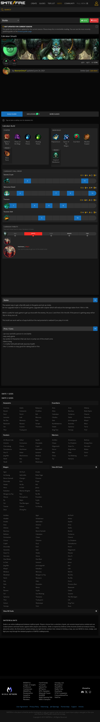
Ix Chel (5, 562)
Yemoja (6, 606)
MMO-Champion (44, 699)
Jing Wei (6, 565)
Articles (81, 707)
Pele (4, 584)
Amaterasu (39, 518)
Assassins (7, 403)
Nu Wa (70, 578)
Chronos (38, 540)
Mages (5, 467)
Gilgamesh (71, 550)
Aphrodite (39, 522)
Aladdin (6, 518)
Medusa (6, 572)
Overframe (58, 691)
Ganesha (6, 550)
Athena (5, 528)
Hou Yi (70, 556)
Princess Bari (72, 584)
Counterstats (27, 689)
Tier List (51, 3)
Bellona (6, 534)
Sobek (70, 590)
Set (4, 427)
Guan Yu (6, 553)
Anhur (70, 518)
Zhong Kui (23, 510)
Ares (5, 525)
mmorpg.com (59, 683)
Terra (86, 427)
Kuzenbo (71, 424)
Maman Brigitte (25, 491)
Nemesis (39, 578)
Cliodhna (38, 411)
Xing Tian (71, 603)
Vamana (71, 459)
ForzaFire (42, 685)
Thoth (37, 503)
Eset (37, 547)
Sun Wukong (40, 594)
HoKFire (57, 697)
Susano (70, 594)
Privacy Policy (34, 707)
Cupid (5, 543)
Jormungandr (40, 565)
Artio (69, 525)
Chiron (5, 540)
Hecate (70, 553)
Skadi (5, 462)
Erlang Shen (88, 443)
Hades (38, 553)
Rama (38, 587)
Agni (37, 515)
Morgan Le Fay (41, 575)
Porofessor (27, 687)
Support (74, 707)
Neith (5, 578)
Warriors (55, 435)
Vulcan (5, 603)
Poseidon (39, 584)
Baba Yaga (39, 475)
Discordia (6, 547)
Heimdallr (38, 449)
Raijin (21, 500)
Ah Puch (70, 515)
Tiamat (5, 506)
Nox (21, 494)
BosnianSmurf (20, 70)
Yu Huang (38, 506)
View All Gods (8, 611)
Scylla (38, 590)
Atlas (37, 528)
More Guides (55, 114)
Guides (42, 3)
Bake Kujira (88, 411)
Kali (69, 565)
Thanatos (39, 597)
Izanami (38, 562)
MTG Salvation (44, 691)
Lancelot (6, 417)
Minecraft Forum (44, 693)
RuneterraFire (28, 693)
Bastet (70, 531)
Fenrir (70, 547)
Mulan (86, 449)
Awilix (70, 528)
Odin (37, 581)
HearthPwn (58, 687)
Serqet (37, 424)
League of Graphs (29, 685)
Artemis (38, 525)
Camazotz (23, 411)
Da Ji (37, 543)
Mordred (6, 575)
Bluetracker (59, 685)
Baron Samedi (40, 531)
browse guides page (25, 31)
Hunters (6, 435)
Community (69, 3)
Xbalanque (39, 603)
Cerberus (71, 534)
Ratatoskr (71, 587)
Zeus (69, 606)
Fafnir (70, 417)
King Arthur (72, 449)
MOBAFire (27, 683)
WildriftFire (27, 691)
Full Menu (81, 3)
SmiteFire (26, 695)
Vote (6, 63)
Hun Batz (39, 559)
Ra (4, 587)
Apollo (70, 522)
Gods (59, 3)
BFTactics (42, 689)
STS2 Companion (61, 693)
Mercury (38, 572)
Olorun (5, 497)
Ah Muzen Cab (8, 440)
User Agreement (22, 707)
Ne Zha (70, 575)
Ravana (5, 590)
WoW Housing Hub (45, 697)
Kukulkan (39, 568)
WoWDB (42, 695)
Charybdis (38, 443)
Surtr (86, 456)
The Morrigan (72, 597)
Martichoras (24, 456)
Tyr (53, 459)
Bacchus (6, 531)
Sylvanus (6, 597)
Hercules (6, 556)
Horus (38, 556)
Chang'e (22, 478)
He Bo (22, 484)
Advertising (44, 707)
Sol (4, 594)
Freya (37, 481)
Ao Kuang (6, 475)
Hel (36, 484)
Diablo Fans (59, 689)
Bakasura (38, 408)
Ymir (37, 606)
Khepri (5, 568)
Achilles (6, 515)
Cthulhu (54, 417)
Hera (5, 488)
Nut (4, 581)
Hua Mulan (7, 559)
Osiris (70, 581)
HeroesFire (43, 687)
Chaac (38, 537)
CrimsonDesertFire (61, 695)
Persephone (24, 497)
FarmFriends (43, 683)
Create (34, 3)
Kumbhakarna (57, 424)
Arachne (6, 408)
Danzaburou (72, 543)
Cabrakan (94, 70)
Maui (86, 424)
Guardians (56, 403)
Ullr (69, 600)
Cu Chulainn (72, 540)
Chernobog (7, 446)
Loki (69, 568)
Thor (5, 600)
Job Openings (54, 707)
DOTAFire (26, 697)
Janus (70, 562)
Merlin (70, 572)
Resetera (26, 699)
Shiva (54, 456)
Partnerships (65, 707)
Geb (37, 550)
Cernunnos (7, 537)
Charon (70, 537)
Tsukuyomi (39, 600)
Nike (53, 452)
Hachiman (23, 449)
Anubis (5, 522)
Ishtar (70, 559)
